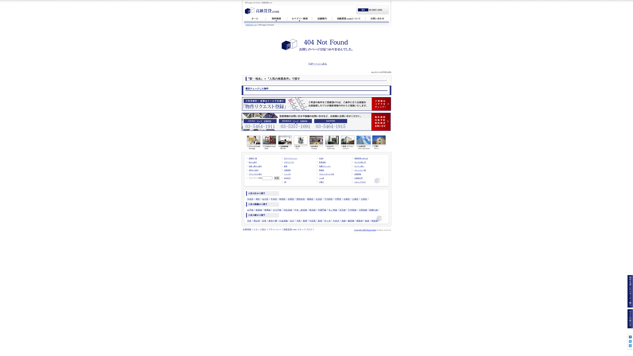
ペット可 (287, 174)
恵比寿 (257, 221)
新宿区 (282, 199)
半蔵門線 (322, 210)
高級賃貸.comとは (361, 158)
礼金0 (321, 158)
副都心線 (373, 210)
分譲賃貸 (287, 170)
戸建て (321, 182)
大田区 (364, 199)
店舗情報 (357, 174)
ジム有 (321, 178)
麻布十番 (273, 221)
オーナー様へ (359, 166)
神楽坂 (374, 221)
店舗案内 (322, 18)
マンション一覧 (360, 170)
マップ (259, 121)
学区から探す (254, 170)
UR (285, 182)
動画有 (321, 170)
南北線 (312, 210)
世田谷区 (300, 199)
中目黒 (312, 221)
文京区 (319, 199)
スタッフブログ (360, 182)
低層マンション (325, 166)
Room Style (371, 230)
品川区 (265, 199)
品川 (292, 221)
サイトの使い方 (360, 162)
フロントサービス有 (326, 174)
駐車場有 (322, 162)
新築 (285, 166)
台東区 (347, 199)
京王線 (342, 210)
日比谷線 (288, 210)
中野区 (338, 199)
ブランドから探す (255, 174)
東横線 (267, 210)
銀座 (367, 221)
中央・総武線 (300, 210)
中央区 (274, 199)
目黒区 (291, 199)
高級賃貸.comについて (349, 18)
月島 (298, 221)
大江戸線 (277, 210)
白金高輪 (283, 221)
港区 (258, 199)
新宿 (320, 221)
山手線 (250, 210)
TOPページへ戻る (317, 64)
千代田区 (328, 199)
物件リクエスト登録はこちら (316, 104)
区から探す (253, 162)
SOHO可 (287, 178)
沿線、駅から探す (255, 166)
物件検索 (276, 18)
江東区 (355, 199)
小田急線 (363, 210)
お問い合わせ (377, 18)
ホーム (254, 18)
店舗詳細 (267, 121)
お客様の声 (358, 178)
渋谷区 (250, 199)
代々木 (327, 221)
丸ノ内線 (333, 210)
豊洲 (305, 221)
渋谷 (249, 221)
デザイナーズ (289, 162)
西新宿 (359, 221)
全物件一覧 (253, 158)
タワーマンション (290, 158)
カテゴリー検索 (300, 18)
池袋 (343, 221)
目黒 (264, 221)
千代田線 (352, 210)
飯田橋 (351, 221)
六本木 (336, 221)
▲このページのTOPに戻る (381, 72)
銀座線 (259, 210)
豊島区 (310, 199)
